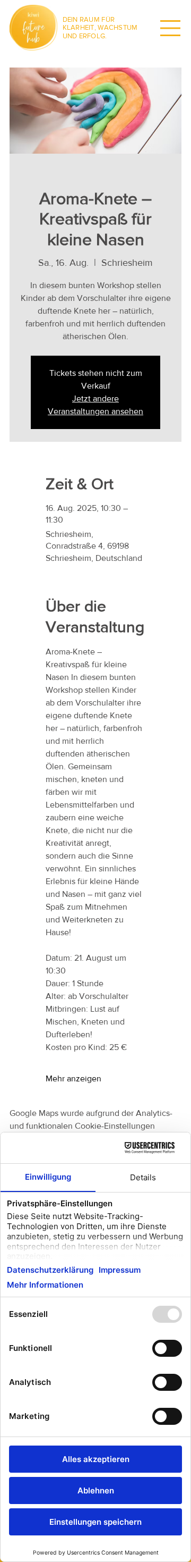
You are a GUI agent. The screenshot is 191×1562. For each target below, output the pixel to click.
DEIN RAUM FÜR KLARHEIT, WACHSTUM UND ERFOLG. (100, 27)
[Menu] (170, 28)
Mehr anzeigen (73, 1078)
